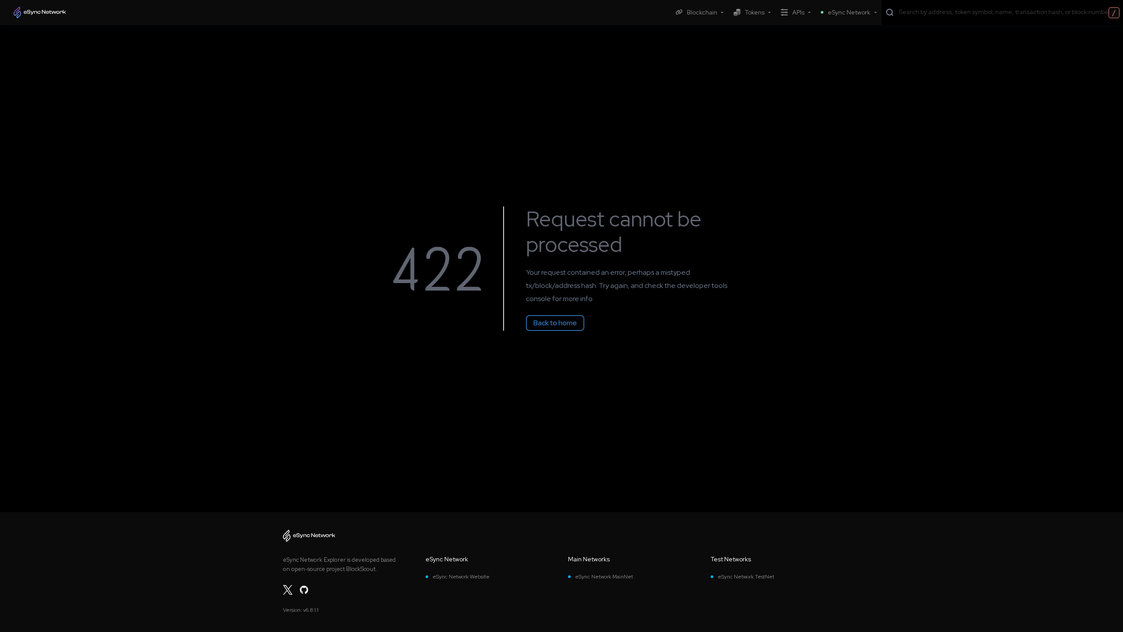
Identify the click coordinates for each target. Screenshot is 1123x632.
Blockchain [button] (702, 12)
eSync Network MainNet (604, 576)
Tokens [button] (755, 12)
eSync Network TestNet (746, 576)
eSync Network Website (461, 576)
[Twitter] (288, 590)
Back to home (555, 322)
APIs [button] (798, 12)
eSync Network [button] (849, 12)
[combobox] (1009, 12)
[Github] (304, 590)
